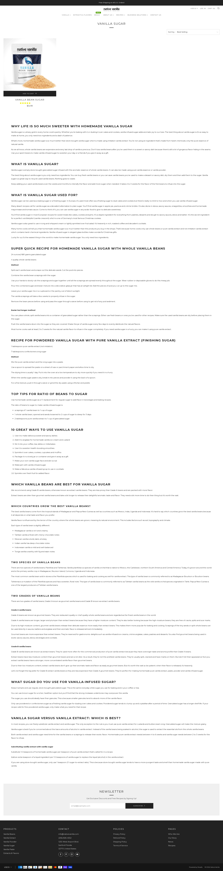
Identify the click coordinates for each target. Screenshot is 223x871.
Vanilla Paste (9, 849)
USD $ (193, 8)
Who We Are (174, 834)
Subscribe (138, 806)
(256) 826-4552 (64, 838)
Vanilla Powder (9, 842)
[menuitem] (66, 15)
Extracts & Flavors (11, 853)
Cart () (211, 8)
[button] (25, 103)
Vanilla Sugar (9, 845)
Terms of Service (120, 845)
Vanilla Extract (9, 838)
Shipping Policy (120, 842)
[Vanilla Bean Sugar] (29, 64)
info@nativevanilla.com (68, 834)
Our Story (172, 838)
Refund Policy (119, 838)
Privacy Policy (119, 834)
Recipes (171, 845)
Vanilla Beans (9, 834)
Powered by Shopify (196, 867)
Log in (203, 8)
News (170, 842)
